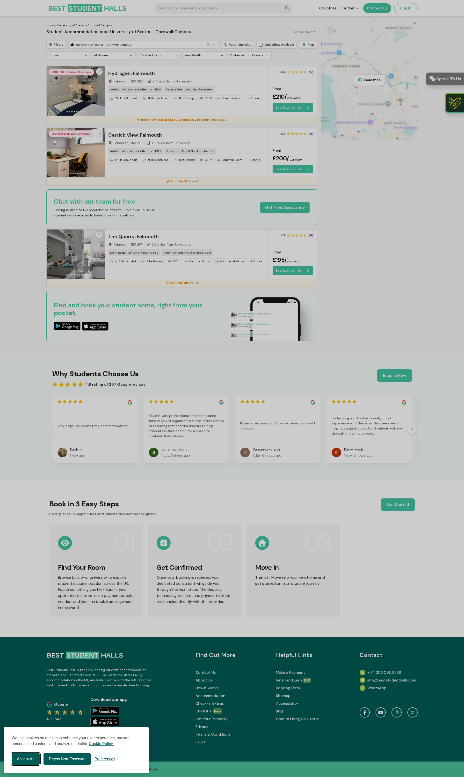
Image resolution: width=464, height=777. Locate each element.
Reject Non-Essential (67, 759)
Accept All (25, 759)
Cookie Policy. (101, 743)
